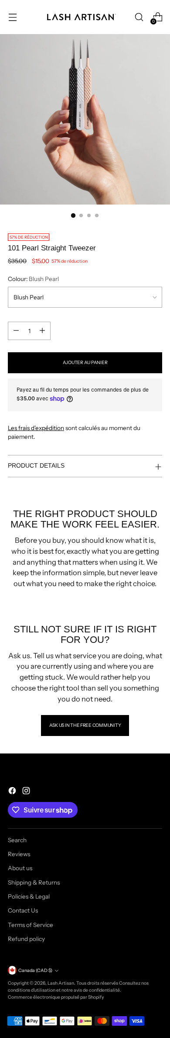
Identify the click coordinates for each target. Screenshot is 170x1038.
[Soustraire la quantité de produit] (16, 331)
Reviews (19, 854)
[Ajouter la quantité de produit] (42, 331)
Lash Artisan (61, 983)
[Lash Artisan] (81, 17)
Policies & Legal (29, 896)
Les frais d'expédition (36, 427)
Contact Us (23, 910)
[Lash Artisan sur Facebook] (13, 791)
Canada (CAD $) (35, 970)
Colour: (33, 278)
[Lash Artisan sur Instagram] (27, 791)
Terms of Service (30, 924)
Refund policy (26, 938)
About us (20, 867)
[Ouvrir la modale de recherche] (139, 17)
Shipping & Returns (34, 882)
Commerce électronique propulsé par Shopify (56, 997)
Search (17, 840)
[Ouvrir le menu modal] (12, 17)
